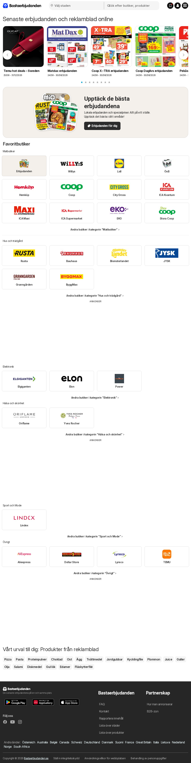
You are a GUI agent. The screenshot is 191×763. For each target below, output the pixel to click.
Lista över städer (109, 725)
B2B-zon (152, 711)
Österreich (28, 742)
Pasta (19, 659)
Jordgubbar (115, 659)
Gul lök (50, 667)
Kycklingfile (135, 659)
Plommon (153, 659)
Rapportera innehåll (111, 718)
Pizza (7, 659)
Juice (168, 659)
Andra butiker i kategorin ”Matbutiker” (94, 229)
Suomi (119, 742)
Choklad (56, 659)
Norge (8, 746)
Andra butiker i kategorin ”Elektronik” (94, 397)
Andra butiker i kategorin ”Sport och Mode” (94, 536)
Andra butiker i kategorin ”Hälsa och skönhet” (94, 434)
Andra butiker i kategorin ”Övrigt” (94, 573)
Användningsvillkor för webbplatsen (105, 758)
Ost (69, 659)
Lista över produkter (111, 732)
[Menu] (185, 5)
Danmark (107, 742)
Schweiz (76, 742)
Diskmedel (34, 667)
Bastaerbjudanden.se (36, 758)
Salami (18, 667)
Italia (156, 742)
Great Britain (143, 742)
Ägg (79, 659)
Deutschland (92, 742)
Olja (7, 667)
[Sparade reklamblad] (170, 5)
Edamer (65, 667)
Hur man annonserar (160, 704)
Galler (181, 659)
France (129, 742)
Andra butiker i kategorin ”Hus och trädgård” (94, 295)
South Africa (21, 746)
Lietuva (165, 742)
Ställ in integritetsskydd (66, 758)
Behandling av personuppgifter (148, 758)
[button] (177, 5)
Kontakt (104, 711)
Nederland (178, 742)
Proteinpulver (37, 659)
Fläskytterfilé (84, 667)
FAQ (102, 704)
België (53, 742)
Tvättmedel (94, 659)
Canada (64, 742)
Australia (42, 742)
